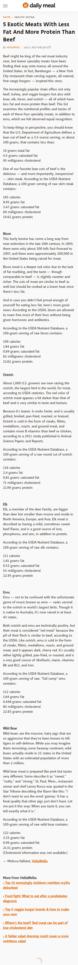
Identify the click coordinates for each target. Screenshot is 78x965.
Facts (7, 17)
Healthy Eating (24, 17)
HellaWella (13, 47)
